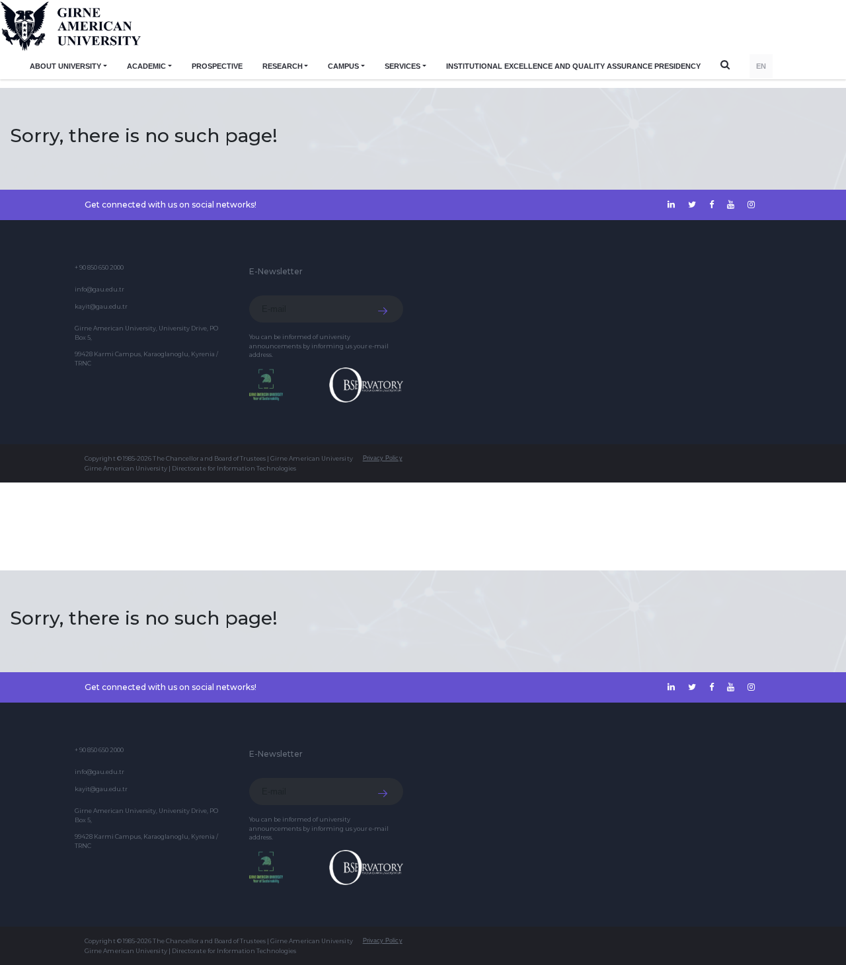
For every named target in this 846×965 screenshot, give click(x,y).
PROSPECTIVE (217, 66)
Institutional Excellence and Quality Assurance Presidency (573, 66)
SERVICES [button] (402, 66)
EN (761, 66)
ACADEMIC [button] (146, 66)
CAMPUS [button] (343, 66)
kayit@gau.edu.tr (101, 306)
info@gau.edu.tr (99, 289)
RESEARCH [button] (282, 66)
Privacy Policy (383, 458)
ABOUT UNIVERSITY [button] (65, 66)
